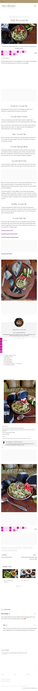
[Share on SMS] (1, 352)
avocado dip (25, 547)
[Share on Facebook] (1, 339)
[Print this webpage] (1, 347)
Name (3, 674)
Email (15, 674)
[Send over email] (1, 344)
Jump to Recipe (5, 58)
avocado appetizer (18, 547)
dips (31, 547)
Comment (4, 654)
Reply (35, 613)
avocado (11, 547)
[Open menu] (35, 5)
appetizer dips (5, 547)
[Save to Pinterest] (1, 341)
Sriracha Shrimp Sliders (6, 556)
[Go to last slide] (3, 577)
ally (4, 625)
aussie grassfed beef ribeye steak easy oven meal (29, 557)
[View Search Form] (2, 1)
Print (19, 337)
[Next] (34, 577)
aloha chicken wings (25, 580)
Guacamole (14, 550)
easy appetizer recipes (6, 550)
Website (28, 674)
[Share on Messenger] (1, 349)
